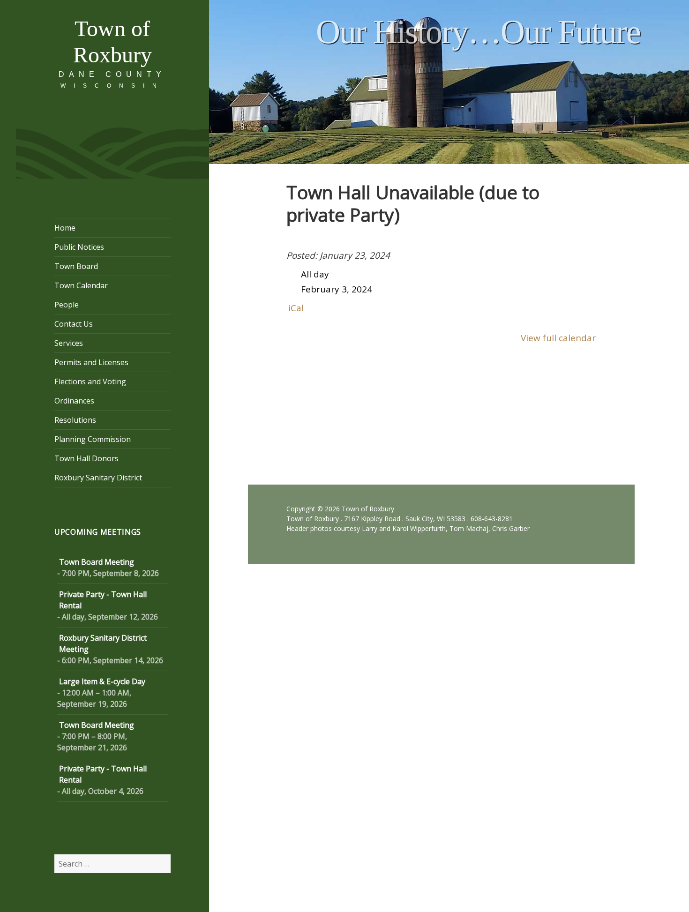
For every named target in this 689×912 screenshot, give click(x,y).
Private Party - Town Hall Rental (103, 600)
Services (68, 343)
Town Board (76, 266)
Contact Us (73, 324)
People (66, 304)
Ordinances (74, 401)
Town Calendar (81, 285)
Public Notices (79, 247)
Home (64, 228)
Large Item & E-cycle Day (102, 681)
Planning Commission (92, 439)
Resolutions (75, 420)
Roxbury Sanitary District (98, 477)
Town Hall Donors (86, 458)
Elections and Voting (90, 381)
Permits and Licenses (91, 362)
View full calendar (558, 338)
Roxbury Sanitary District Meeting (103, 643)
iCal (296, 308)
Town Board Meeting (96, 562)
